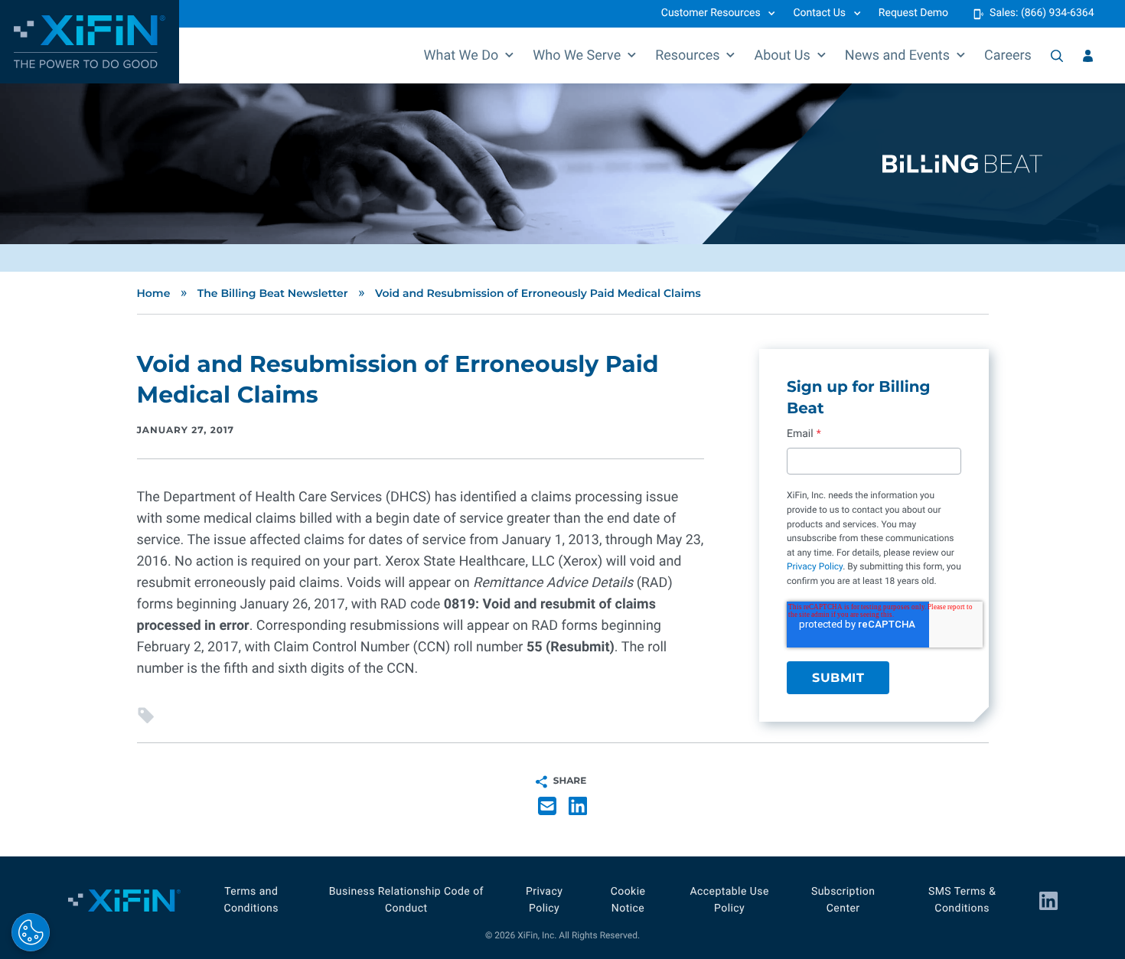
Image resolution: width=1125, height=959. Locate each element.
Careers (1008, 55)
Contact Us (819, 13)
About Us (782, 55)
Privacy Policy (815, 566)
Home (154, 293)
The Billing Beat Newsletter (272, 293)
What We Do (461, 55)
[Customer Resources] (1088, 56)
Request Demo (913, 13)
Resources (687, 55)
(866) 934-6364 (1057, 13)
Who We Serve (577, 55)
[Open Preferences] (30, 932)
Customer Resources (711, 13)
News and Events (897, 55)
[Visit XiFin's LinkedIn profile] (1048, 901)
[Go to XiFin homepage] (89, 41)
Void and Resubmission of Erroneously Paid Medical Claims (538, 293)
